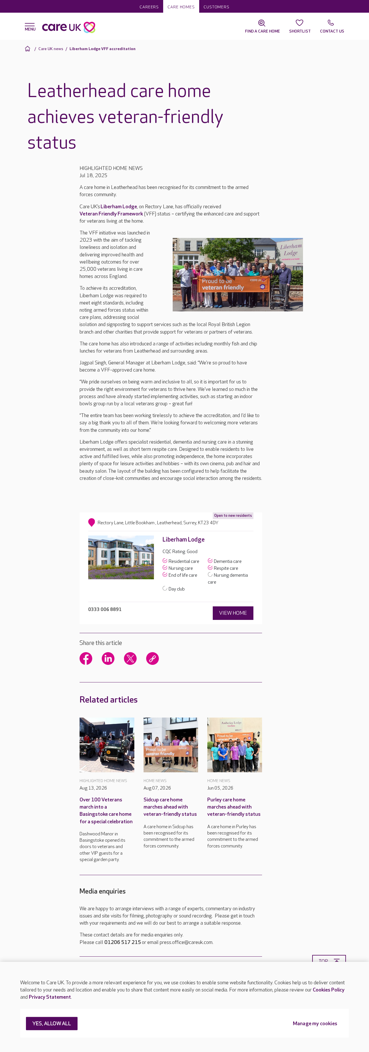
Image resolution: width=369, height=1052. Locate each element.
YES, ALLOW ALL (51, 1024)
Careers (149, 7)
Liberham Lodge (119, 207)
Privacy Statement (50, 997)
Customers (216, 7)
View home (233, 613)
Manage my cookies (315, 1024)
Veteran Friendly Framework (111, 214)
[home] (28, 48)
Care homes (181, 7)
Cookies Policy (328, 990)
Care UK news (50, 48)
